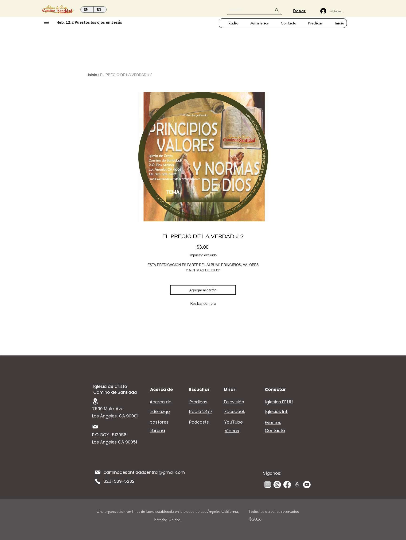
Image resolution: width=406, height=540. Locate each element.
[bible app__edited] (267, 484)
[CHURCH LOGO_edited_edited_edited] (297, 484)
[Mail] (95, 427)
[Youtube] (307, 484)
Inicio (92, 74)
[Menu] (46, 22)
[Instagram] (277, 484)
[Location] (95, 401)
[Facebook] (287, 484)
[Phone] (98, 481)
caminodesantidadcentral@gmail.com (144, 472)
